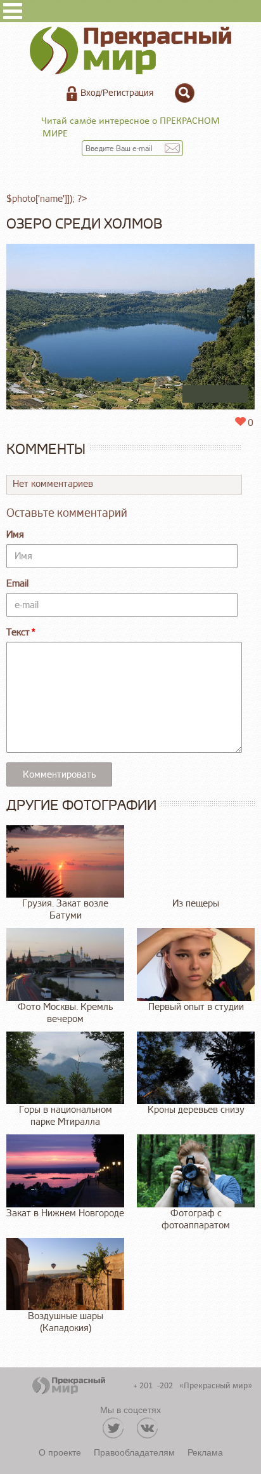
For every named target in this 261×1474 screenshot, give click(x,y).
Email (17, 584)
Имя (15, 535)
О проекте (60, 1451)
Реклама (205, 1451)
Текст (18, 633)
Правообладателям (134, 1451)
